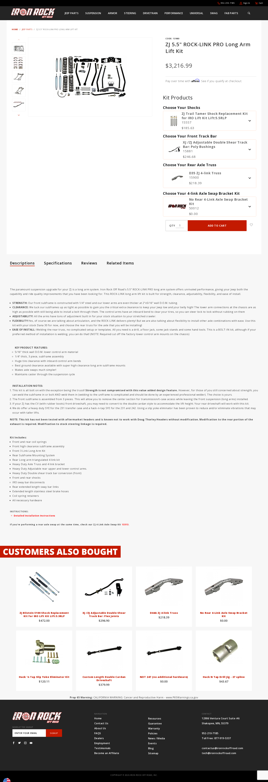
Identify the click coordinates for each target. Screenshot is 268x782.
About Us (100, 728)
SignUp (54, 733)
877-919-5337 (222, 738)
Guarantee (155, 723)
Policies (153, 733)
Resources (154, 718)
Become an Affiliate (106, 753)
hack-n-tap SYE (100, 408)
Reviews (89, 263)
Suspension (93, 13)
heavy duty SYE (40, 408)
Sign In (246, 3)
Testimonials (102, 748)
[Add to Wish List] (251, 225)
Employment (102, 743)
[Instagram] (25, 743)
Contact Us (101, 723)
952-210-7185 (228, 3)
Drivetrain (150, 13)
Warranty (154, 728)
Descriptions (22, 263)
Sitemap (153, 753)
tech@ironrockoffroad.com (219, 753)
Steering (130, 13)
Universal (196, 13)
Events (152, 743)
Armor (112, 13)
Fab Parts (231, 13)
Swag (214, 13)
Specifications (58, 263)
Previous (19, 39)
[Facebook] (13, 743)
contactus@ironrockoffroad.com (222, 748)
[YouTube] (31, 743)
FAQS (97, 733)
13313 (125, 524)
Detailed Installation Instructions (34, 515)
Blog (151, 748)
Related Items (120, 263)
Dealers (99, 738)
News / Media (156, 738)
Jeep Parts (71, 13)
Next (19, 115)
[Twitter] (19, 743)
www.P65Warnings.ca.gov (182, 697)
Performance (174, 13)
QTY (172, 225)
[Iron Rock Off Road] (33, 13)
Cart (261, 3)
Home (98, 718)
